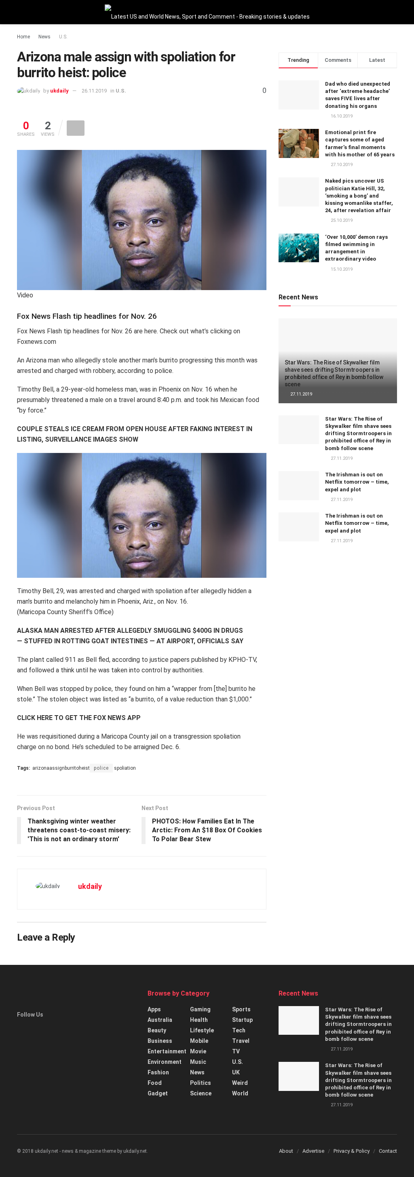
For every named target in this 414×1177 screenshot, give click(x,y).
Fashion (158, 1072)
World (240, 1093)
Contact (388, 1151)
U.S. (63, 37)
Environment (165, 1062)
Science (200, 1093)
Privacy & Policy (352, 1151)
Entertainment (167, 1051)
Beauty (157, 1030)
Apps (154, 1009)
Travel (240, 1041)
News (44, 37)
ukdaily (59, 91)
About (286, 1151)
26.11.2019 (94, 91)
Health (199, 1020)
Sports (241, 1009)
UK (236, 1072)
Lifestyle (202, 1030)
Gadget (158, 1093)
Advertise (313, 1151)
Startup (242, 1020)
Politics (200, 1083)
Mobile (199, 1041)
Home (23, 37)
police (101, 768)
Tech (238, 1030)
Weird (240, 1083)
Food (155, 1083)
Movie (198, 1051)
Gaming (200, 1009)
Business (160, 1041)
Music (198, 1062)
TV (236, 1051)
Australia (160, 1020)
